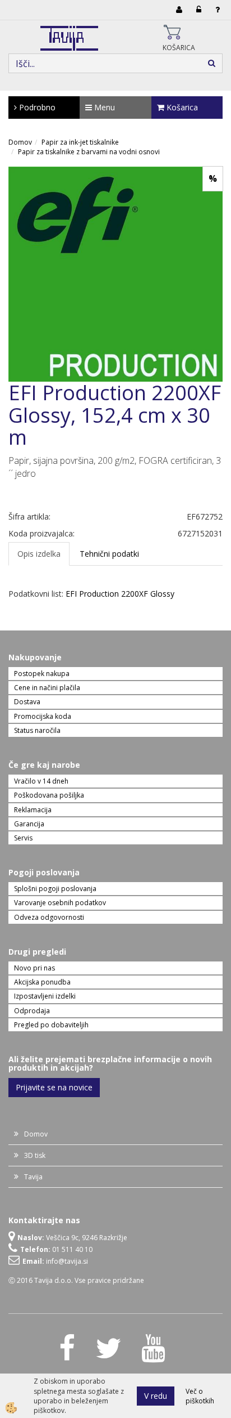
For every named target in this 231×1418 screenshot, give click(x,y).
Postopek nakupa (42, 673)
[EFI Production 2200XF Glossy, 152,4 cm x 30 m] (115, 273)
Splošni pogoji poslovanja (55, 888)
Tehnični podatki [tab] (109, 553)
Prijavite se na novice (54, 1087)
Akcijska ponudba (42, 982)
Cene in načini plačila (47, 687)
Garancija (29, 824)
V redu (155, 1395)
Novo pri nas (34, 968)
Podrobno (36, 107)
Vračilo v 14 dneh (41, 781)
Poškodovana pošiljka (49, 795)
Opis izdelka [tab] (39, 553)
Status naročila (37, 730)
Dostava (27, 701)
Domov (20, 142)
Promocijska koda (42, 716)
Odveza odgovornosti (49, 917)
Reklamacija (33, 810)
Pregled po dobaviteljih (51, 1025)
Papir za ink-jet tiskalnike (80, 142)
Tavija (33, 1177)
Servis (23, 838)
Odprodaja (32, 1011)
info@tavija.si (67, 1261)
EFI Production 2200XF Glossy (120, 593)
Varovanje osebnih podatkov (60, 902)
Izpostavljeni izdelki (45, 996)
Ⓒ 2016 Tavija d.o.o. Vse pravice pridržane (76, 1280)
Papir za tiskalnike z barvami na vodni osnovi (89, 151)
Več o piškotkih (200, 1396)
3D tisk (34, 1155)
